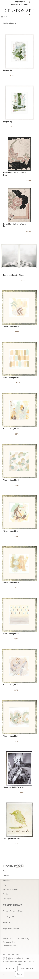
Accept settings (11, 968)
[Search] (28, 5)
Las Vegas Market (10, 916)
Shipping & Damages (10, 889)
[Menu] (33, 5)
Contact (6, 876)
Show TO (7, 922)
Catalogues (7, 899)
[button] (6, 17)
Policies (5, 894)
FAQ (4, 885)
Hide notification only (27, 968)
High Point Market (11, 928)
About (5, 871)
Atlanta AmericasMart (13, 911)
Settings (19, 974)
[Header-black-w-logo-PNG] (19, 10)
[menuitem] (28, 5)
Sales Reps (6, 880)
